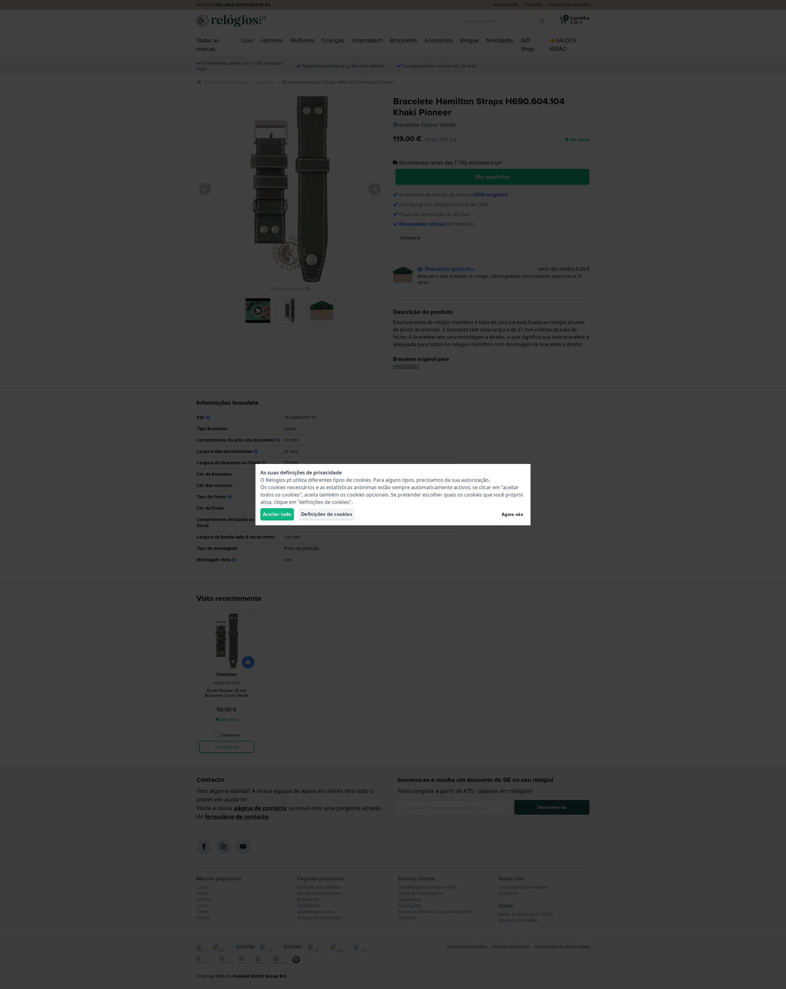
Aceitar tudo (277, 514)
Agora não (512, 514)
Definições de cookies (326, 514)
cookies (362, 480)
